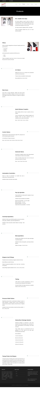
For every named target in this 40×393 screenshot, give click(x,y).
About (16, 373)
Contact (17, 375)
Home (16, 371)
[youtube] (38, 1)
